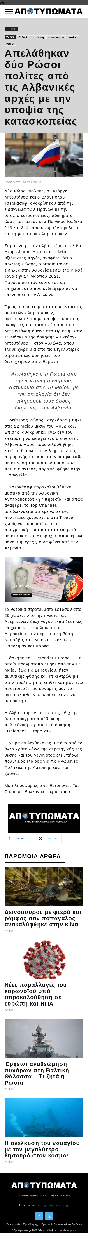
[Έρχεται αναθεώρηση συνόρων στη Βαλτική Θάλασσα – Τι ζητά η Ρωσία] (44, 1038)
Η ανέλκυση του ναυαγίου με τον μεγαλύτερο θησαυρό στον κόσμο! (42, 1149)
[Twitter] (49, 1216)
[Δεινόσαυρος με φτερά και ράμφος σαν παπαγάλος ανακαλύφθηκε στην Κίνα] (44, 886)
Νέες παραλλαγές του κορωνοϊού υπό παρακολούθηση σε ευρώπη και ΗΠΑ (36, 994)
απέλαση (38, 37)
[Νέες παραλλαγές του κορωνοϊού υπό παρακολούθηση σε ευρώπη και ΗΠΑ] (44, 959)
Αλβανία (23, 37)
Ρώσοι (10, 43)
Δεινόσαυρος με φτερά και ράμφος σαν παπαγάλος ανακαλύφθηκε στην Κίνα (43, 918)
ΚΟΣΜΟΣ (11, 29)
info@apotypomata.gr (53, 1205)
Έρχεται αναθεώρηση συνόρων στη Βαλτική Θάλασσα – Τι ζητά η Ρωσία (37, 1073)
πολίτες (72, 37)
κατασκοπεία (56, 37)
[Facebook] (39, 1216)
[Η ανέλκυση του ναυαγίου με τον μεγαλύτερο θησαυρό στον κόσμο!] (44, 1117)
